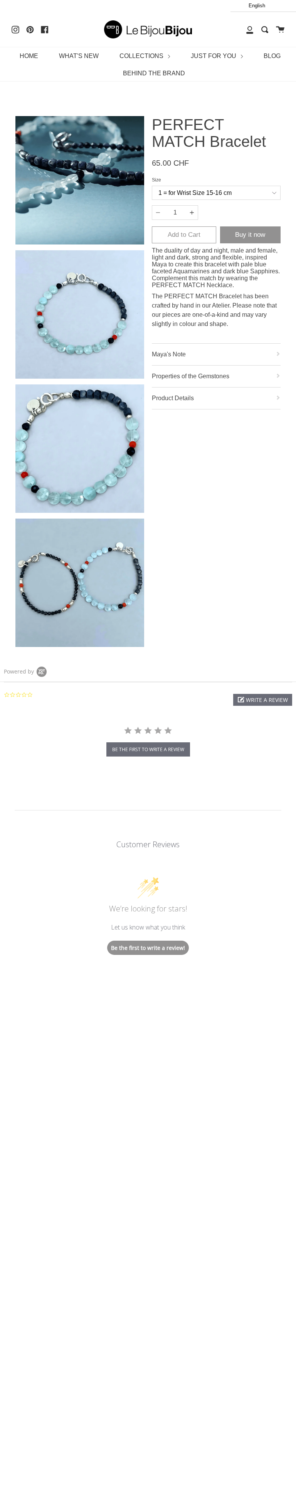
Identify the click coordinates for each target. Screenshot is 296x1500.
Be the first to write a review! (148, 947)
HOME (29, 56)
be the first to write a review (148, 749)
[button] (262, 700)
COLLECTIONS (142, 56)
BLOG (272, 56)
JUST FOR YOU (214, 56)
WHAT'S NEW (79, 56)
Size (156, 180)
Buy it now (250, 234)
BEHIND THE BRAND (154, 73)
